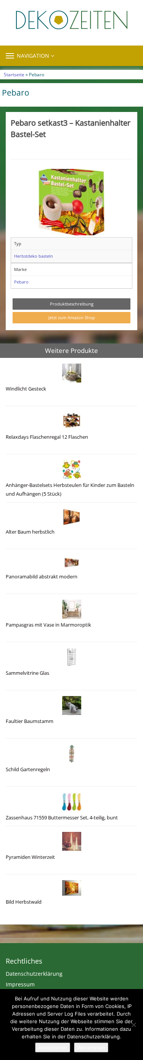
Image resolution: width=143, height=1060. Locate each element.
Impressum (20, 984)
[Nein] (133, 1024)
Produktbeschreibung (71, 304)
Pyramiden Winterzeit (30, 857)
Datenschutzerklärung (34, 973)
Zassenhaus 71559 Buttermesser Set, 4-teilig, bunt (62, 817)
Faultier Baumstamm (29, 721)
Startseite (14, 74)
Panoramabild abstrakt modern (41, 576)
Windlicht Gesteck (26, 389)
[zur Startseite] (71, 20)
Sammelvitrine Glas (27, 673)
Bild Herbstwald (24, 902)
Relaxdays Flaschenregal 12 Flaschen (47, 437)
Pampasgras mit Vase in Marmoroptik (48, 625)
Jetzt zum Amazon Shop (71, 317)
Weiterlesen (91, 1047)
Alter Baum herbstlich (30, 532)
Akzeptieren (52, 1047)
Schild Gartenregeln (28, 769)
